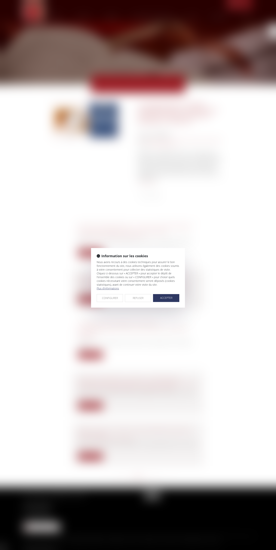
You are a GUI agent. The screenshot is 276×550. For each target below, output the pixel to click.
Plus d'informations (108, 288)
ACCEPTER (166, 298)
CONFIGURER (110, 298)
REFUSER (138, 298)
